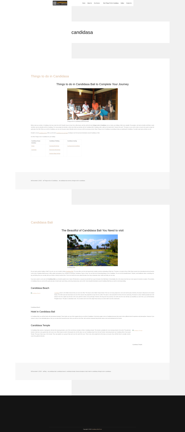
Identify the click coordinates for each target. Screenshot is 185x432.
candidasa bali (52, 371)
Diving (32, 145)
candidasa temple (71, 371)
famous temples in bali (82, 371)
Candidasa (56, 292)
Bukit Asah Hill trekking (54, 149)
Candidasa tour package (62, 132)
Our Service (97, 3)
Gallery (122, 3)
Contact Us (129, 3)
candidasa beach (61, 371)
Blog (45, 371)
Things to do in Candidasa (50, 76)
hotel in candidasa (93, 371)
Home (83, 3)
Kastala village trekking (54, 153)
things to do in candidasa (78, 180)
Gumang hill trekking (54, 145)
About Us (89, 3)
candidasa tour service (66, 180)
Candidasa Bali (42, 222)
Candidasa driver (43, 132)
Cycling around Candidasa (73, 145)
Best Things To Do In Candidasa (111, 3)
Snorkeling (33, 149)
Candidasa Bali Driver (97, 429)
